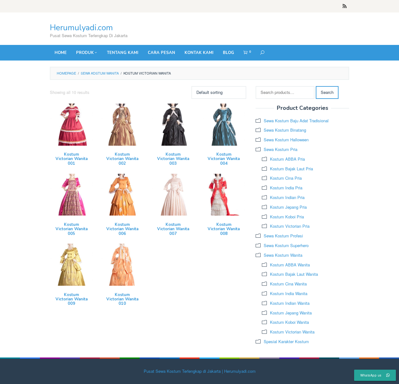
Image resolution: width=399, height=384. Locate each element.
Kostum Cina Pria (286, 178)
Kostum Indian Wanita (290, 303)
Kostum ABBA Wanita (290, 265)
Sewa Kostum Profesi (283, 236)
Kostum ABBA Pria (287, 159)
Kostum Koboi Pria (287, 217)
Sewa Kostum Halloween (286, 140)
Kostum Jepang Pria (288, 207)
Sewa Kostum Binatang (285, 130)
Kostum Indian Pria (287, 197)
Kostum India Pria (286, 188)
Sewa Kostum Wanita (100, 72)
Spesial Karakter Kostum (286, 341)
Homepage (66, 72)
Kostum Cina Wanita (288, 284)
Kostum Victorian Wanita (292, 332)
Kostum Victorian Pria (290, 226)
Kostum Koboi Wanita (289, 322)
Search (327, 92)
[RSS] (344, 6)
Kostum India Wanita (288, 293)
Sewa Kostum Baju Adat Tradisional (296, 121)
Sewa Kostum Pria (280, 149)
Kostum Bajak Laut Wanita (294, 274)
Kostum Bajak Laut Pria (291, 169)
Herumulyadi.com (81, 27)
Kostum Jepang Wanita (291, 313)
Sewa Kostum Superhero (286, 245)
